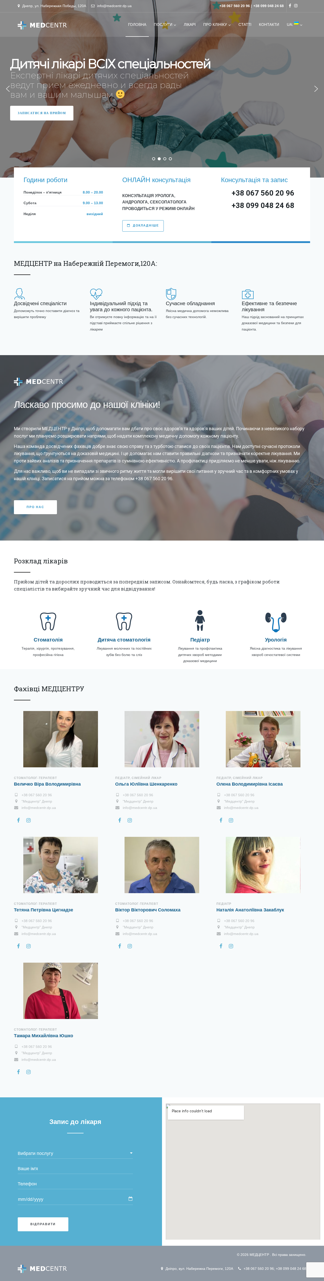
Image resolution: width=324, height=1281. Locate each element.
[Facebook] (290, 6)
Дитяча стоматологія (124, 640)
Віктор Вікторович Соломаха (147, 909)
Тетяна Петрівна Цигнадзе (43, 909)
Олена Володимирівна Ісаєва (249, 784)
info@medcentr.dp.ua (114, 6)
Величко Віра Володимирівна (47, 784)
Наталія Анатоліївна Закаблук (250, 909)
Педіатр (200, 640)
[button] (8, 89)
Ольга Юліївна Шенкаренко (146, 784)
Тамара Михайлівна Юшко (43, 1035)
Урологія (276, 640)
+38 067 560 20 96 (259, 1269)
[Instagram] (296, 6)
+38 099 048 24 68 (291, 1269)
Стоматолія (48, 640)
